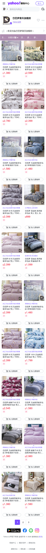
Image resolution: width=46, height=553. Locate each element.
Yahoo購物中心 (18, 3)
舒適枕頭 (36, 37)
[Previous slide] (3, 51)
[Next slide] (20, 51)
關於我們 (22, 542)
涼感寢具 (23, 37)
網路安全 (14, 549)
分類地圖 (31, 549)
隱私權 (23, 549)
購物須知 (32, 542)
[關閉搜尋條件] (7, 9)
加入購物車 (13, 83)
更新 (40, 536)
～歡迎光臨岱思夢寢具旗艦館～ (20, 30)
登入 (40, 3)
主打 (4, 37)
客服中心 (12, 542)
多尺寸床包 (29, 37)
